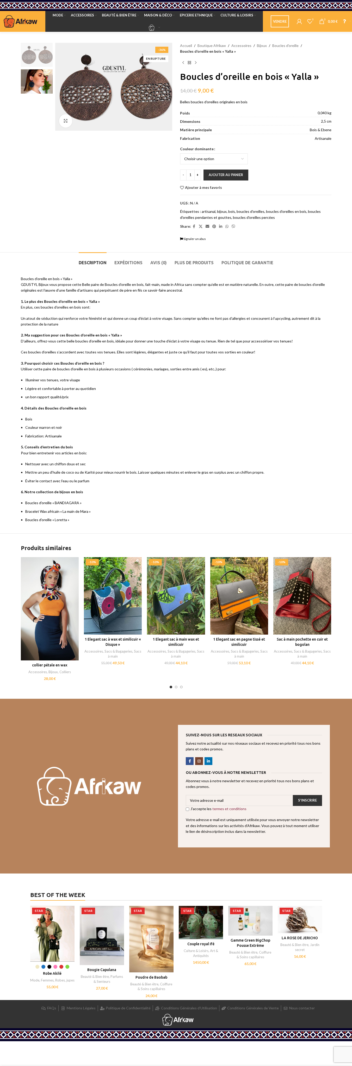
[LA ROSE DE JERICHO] (300, 919)
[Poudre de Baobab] (151, 939)
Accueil (186, 45)
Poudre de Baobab (151, 977)
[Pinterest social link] (214, 226)
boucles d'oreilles (250, 211)
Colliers (65, 672)
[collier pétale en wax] (50, 608)
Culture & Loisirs (196, 951)
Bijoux (262, 45)
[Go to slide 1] (171, 687)
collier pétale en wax (49, 665)
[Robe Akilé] (52, 933)
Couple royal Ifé (200, 944)
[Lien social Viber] (233, 226)
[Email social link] (207, 226)
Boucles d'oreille (285, 45)
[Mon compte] (299, 21)
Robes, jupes (65, 980)
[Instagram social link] (199, 761)
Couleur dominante (197, 149)
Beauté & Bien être (95, 976)
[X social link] (200, 226)
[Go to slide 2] (176, 687)
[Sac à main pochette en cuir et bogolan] (302, 596)
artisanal (208, 211)
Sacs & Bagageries (118, 651)
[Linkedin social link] (221, 226)
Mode (34, 980)
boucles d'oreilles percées (254, 217)
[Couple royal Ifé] (201, 922)
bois (231, 211)
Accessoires (241, 45)
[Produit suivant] (196, 63)
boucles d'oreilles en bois (286, 211)
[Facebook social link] (194, 226)
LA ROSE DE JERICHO (300, 938)
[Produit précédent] (183, 63)
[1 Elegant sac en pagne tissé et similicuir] (239, 596)
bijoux (222, 211)
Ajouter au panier (226, 175)
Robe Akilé (52, 973)
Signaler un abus (194, 238)
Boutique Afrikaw (211, 45)
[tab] (93, 260)
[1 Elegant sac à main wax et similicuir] (176, 596)
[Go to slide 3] (181, 687)
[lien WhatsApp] (227, 226)
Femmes (47, 980)
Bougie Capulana (101, 970)
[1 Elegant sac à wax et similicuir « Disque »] (113, 596)
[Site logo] (21, 21)
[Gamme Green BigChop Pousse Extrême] (250, 920)
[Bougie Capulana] (102, 935)
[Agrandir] (65, 120)
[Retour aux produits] (189, 63)
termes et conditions (229, 808)
